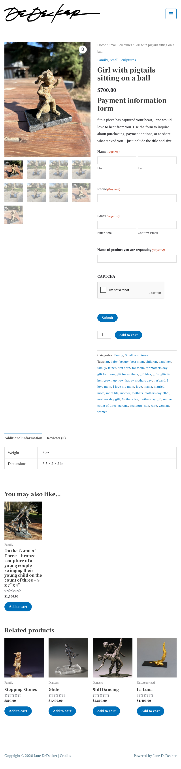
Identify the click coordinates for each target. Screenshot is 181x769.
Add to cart (128, 335)
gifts (156, 374)
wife (154, 405)
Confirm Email (148, 233)
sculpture (136, 405)
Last (140, 168)
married (159, 386)
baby (114, 361)
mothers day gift (108, 399)
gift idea (145, 374)
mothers (137, 393)
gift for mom (106, 374)
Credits (65, 756)
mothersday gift (150, 399)
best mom (137, 361)
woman (164, 405)
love (139, 386)
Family (102, 60)
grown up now (114, 380)
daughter (165, 361)
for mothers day (157, 368)
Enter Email (105, 233)
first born (124, 368)
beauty (124, 361)
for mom (138, 368)
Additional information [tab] (23, 438)
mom (100, 393)
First (100, 168)
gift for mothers (127, 374)
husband (159, 380)
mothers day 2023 (157, 393)
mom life (112, 393)
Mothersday (130, 399)
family (101, 368)
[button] (83, 49)
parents (123, 405)
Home (101, 45)
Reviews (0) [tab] (56, 438)
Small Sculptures (120, 45)
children (151, 361)
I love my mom (123, 386)
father (112, 368)
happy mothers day (138, 380)
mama (148, 386)
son (146, 405)
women (102, 412)
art (107, 361)
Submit (107, 318)
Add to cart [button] (18, 607)
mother (125, 393)
